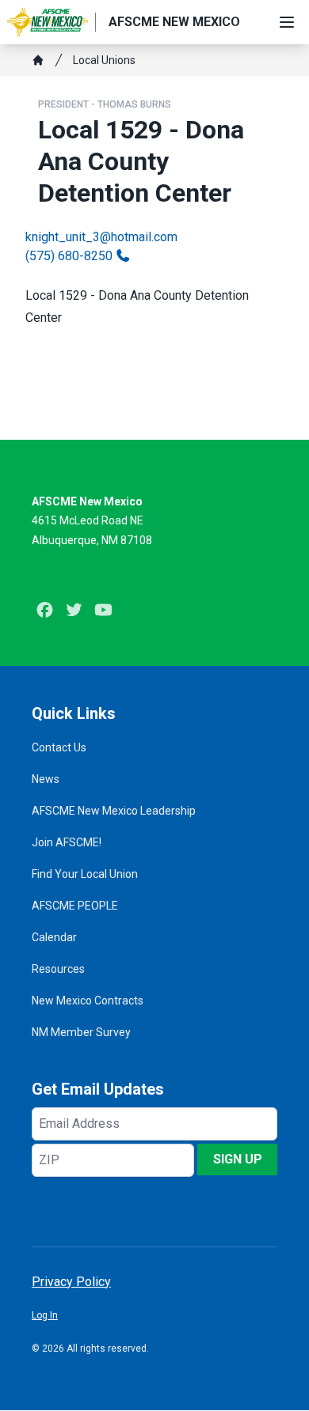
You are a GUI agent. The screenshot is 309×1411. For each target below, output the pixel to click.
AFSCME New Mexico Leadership (114, 810)
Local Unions (104, 60)
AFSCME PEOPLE (75, 905)
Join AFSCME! (66, 842)
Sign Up (237, 1159)
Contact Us (59, 747)
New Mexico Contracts (87, 1000)
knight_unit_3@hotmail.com (101, 236)
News (45, 779)
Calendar (54, 937)
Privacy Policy (71, 1281)
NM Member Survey (81, 1032)
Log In (45, 1315)
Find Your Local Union (85, 874)
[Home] (38, 60)
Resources (58, 969)
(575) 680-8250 (69, 255)
